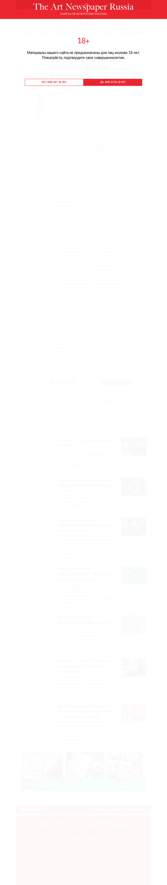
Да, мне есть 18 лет (113, 82)
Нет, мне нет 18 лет (54, 82)
